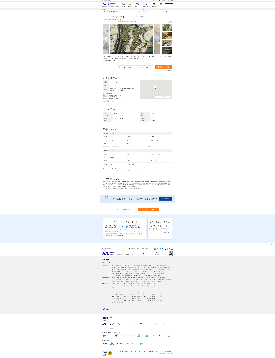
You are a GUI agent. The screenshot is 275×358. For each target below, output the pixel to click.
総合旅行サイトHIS (107, 11)
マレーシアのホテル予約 (160, 277)
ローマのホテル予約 (126, 275)
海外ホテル (129, 9)
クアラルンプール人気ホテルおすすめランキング (154, 292)
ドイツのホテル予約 (116, 281)
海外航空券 (116, 9)
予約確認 (169, 11)
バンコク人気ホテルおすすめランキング (137, 287)
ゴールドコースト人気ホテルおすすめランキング (154, 294)
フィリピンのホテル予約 (149, 277)
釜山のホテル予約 (132, 267)
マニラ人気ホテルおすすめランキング (149, 290)
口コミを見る (144, 67)
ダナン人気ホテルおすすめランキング (135, 285)
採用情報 (151, 351)
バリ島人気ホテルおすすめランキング (151, 283)
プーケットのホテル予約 (125, 271)
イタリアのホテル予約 (135, 281)
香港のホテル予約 (124, 267)
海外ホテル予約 (106, 262)
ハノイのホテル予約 (157, 269)
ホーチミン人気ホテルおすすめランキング (120, 292)
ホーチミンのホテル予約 (134, 269)
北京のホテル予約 (124, 269)
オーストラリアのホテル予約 (156, 281)
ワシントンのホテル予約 (151, 273)
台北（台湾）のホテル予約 (137, 265)
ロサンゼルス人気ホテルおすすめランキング (139, 296)
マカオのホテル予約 (166, 269)
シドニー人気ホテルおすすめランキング (120, 294)
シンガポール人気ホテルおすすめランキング (154, 287)
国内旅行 (105, 309)
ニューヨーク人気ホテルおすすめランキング (120, 296)
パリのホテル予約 (160, 273)
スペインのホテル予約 (145, 281)
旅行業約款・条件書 (158, 351)
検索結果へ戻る (127, 67)
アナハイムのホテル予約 (127, 273)
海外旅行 (105, 260)
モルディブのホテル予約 (137, 279)
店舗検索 (166, 232)
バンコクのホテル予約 (126, 265)
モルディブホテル (150, 267)
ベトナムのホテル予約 (116, 279)
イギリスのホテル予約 (166, 279)
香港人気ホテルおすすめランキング (119, 290)
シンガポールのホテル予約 (161, 265)
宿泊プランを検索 (164, 67)
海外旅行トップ (104, 9)
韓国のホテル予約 (123, 277)
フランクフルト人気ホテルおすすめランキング (154, 300)
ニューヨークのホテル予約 (146, 271)
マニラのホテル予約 (116, 269)
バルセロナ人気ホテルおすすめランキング (136, 300)
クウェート (127, 11)
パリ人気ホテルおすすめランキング (136, 298)
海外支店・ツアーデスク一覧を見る (114, 235)
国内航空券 (162, 9)
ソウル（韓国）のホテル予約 (148, 265)
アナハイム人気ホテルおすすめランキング (120, 298)
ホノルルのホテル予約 (116, 265)
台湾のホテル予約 (115, 277)
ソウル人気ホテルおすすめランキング (151, 285)
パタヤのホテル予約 (135, 271)
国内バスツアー (156, 9)
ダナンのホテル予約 (116, 271)
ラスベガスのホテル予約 (117, 273)
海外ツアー (111, 9)
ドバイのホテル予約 (159, 267)
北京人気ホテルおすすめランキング (134, 290)
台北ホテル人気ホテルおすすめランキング (120, 287)
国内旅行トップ (144, 9)
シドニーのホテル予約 (146, 275)
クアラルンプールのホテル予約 (146, 269)
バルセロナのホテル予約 (135, 275)
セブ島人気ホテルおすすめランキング (119, 285)
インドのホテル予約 (147, 279)
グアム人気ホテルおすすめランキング (135, 283)
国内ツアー (150, 9)
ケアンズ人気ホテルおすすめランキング (136, 294)
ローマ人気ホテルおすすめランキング (119, 300)
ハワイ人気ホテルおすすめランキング (119, 283)
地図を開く (163, 97)
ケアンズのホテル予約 (155, 275)
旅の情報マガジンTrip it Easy (117, 302)
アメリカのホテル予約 (156, 279)
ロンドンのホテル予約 (116, 275)
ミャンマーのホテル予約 (126, 279)
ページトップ (269, 244)
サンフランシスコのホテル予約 (139, 273)
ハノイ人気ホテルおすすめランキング (137, 292)
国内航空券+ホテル (168, 9)
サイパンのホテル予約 (141, 267)
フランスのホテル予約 (125, 281)
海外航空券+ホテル (122, 9)
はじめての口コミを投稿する (128, 21)
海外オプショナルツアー (136, 9)
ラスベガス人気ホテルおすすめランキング (157, 296)
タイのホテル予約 (131, 277)
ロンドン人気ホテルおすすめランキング (152, 298)
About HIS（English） (142, 351)
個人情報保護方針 (169, 351)
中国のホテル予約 (139, 277)
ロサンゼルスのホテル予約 (157, 271)
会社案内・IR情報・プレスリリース (128, 351)
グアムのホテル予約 (116, 267)
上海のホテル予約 (167, 267)
